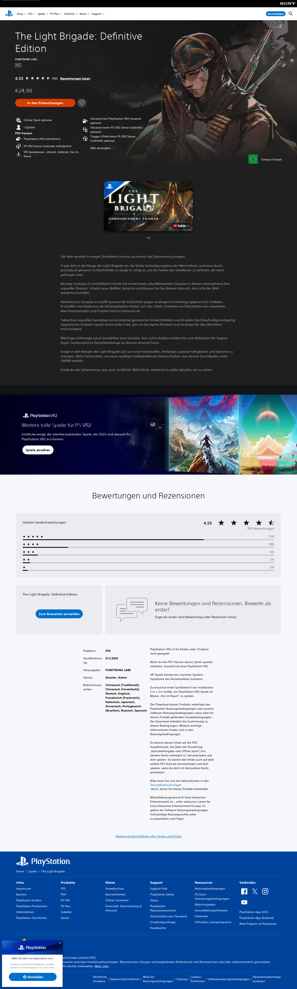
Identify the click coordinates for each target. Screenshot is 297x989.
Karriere (21, 894)
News (83, 14)
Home (20, 871)
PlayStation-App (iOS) (253, 912)
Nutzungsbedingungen (210, 888)
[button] (148, 206)
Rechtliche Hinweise (100, 979)
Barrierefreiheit (115, 894)
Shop (20, 14)
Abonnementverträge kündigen (267, 979)
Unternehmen (25, 912)
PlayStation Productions (31, 906)
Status (154, 900)
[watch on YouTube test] (181, 226)
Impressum (23, 888)
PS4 (63, 894)
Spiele (41, 14)
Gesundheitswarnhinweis (211, 910)
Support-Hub (158, 888)
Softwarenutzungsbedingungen (229, 979)
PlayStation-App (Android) (256, 918)
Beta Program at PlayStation (258, 924)
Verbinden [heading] (247, 882)
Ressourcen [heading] (204, 882)
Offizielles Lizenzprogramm (213, 922)
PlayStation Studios (29, 900)
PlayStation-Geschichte (31, 918)
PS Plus (54, 14)
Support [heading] (156, 882)
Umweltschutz (114, 888)
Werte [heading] (110, 882)
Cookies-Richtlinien (198, 979)
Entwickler (201, 916)
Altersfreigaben (205, 904)
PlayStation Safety (162, 894)
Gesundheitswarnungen (165, 785)
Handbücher (158, 928)
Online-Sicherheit (116, 900)
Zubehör (69, 14)
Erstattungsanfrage (163, 922)
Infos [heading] (20, 882)
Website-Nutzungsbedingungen (158, 979)
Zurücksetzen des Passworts (168, 916)
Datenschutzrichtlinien (125, 979)
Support (96, 14)
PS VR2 (65, 900)
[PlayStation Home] (9, 13)
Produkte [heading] (68, 882)
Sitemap (181, 979)
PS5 (30, 14)
